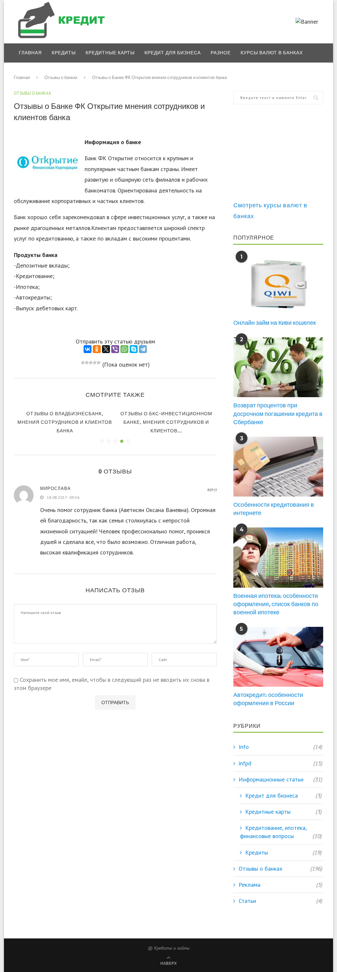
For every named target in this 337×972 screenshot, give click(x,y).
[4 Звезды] (95, 363)
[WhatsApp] (124, 349)
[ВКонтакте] (87, 349)
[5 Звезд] (99, 363)
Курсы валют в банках (272, 52)
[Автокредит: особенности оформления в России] (278, 657)
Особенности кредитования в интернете (273, 508)
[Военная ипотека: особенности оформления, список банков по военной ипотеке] (278, 557)
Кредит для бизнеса (172, 52)
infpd (281, 763)
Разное (221, 52)
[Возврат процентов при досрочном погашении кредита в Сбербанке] (278, 367)
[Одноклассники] (97, 349)
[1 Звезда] (83, 363)
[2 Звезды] (87, 363)
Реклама (281, 884)
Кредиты (64, 52)
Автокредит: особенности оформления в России (268, 699)
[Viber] (115, 349)
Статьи (281, 901)
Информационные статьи (281, 779)
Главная (30, 52)
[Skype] (134, 349)
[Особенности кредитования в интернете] (278, 467)
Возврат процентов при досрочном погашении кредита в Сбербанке (278, 413)
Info (281, 747)
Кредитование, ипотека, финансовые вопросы (281, 832)
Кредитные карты (110, 52)
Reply (212, 490)
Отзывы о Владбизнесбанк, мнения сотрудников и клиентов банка (64, 422)
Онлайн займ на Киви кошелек (274, 323)
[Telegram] (143, 349)
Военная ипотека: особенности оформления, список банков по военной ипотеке (275, 604)
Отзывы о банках (43, 72)
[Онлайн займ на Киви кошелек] (278, 285)
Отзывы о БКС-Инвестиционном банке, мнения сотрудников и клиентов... (166, 422)
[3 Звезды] (91, 363)
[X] (106, 349)
